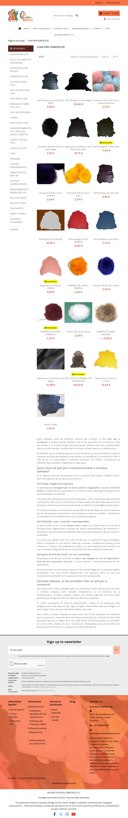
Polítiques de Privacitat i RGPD (37, 723)
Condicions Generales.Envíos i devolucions (38, 713)
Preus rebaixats (56, 711)
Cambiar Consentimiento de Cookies (26, 778)
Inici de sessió (17, 709)
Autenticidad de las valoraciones (37, 742)
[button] (42, 28)
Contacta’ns (57, 627)
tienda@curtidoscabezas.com (43, 687)
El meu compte (13, 715)
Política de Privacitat (46, 691)
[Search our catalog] (77, 15)
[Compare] (52, 95)
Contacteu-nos (15, 722)
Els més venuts (55, 718)
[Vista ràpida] (50, 100)
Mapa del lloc (36, 732)
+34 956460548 (101, 725)
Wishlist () (114, 3)
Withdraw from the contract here (64, 783)
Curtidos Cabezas (57, 442)
